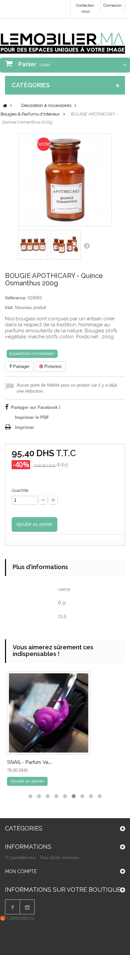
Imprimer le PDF (32, 417)
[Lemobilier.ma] (62, 39)
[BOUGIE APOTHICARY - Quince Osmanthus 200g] (33, 244)
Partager (20, 366)
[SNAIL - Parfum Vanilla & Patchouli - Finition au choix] (48, 713)
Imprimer (24, 427)
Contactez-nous (85, 8)
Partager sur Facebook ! (35, 407)
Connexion (112, 5)
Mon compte (21, 871)
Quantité (20, 490)
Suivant (86, 245)
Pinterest (52, 366)
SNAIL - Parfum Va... (29, 762)
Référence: (15, 297)
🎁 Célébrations (17, 918)
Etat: (9, 307)
